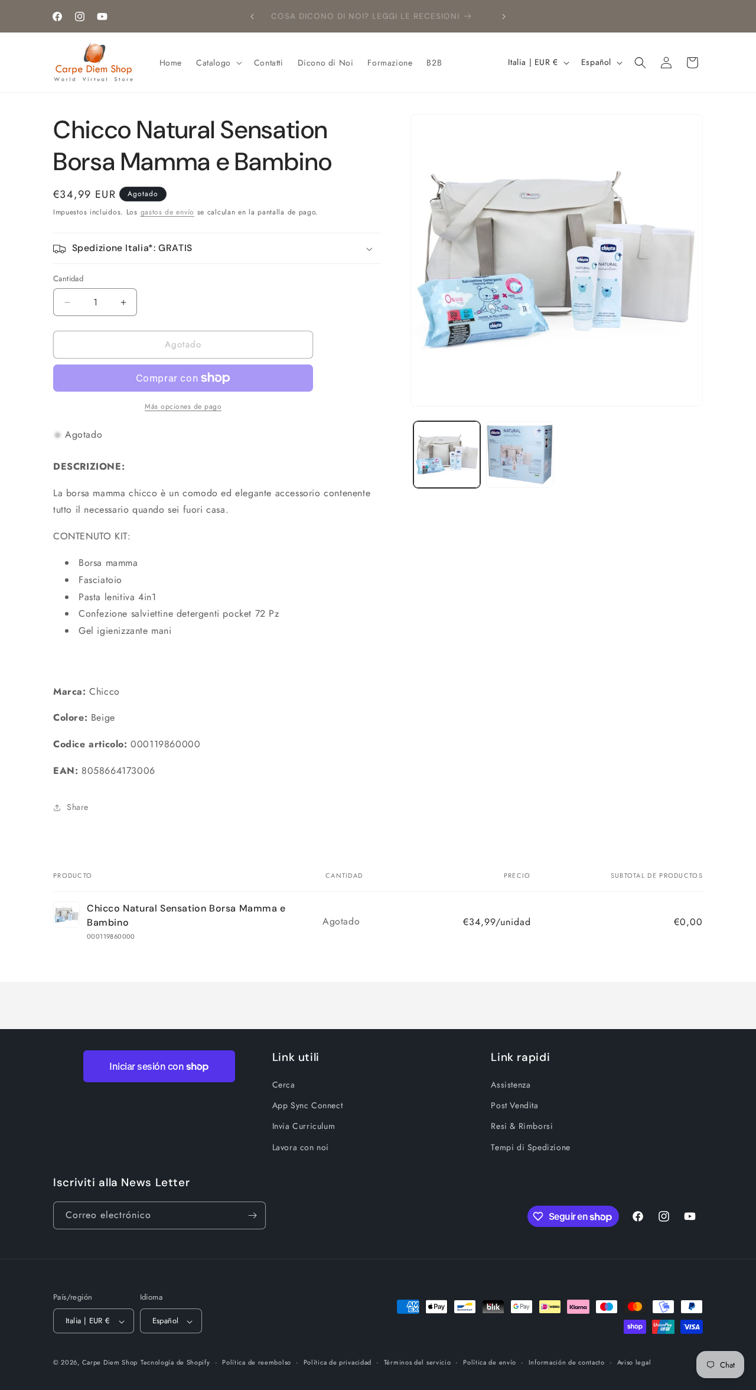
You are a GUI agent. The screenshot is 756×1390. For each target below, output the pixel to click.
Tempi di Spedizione (530, 1147)
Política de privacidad (338, 1362)
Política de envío (489, 1362)
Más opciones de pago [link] (183, 406)
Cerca (283, 1084)
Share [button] (78, 807)
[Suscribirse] (252, 1215)
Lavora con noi (300, 1147)
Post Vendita (514, 1105)
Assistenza (510, 1084)
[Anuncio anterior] (252, 16)
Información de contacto (567, 1362)
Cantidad (68, 279)
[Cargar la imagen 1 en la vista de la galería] (446, 454)
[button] (218, 62)
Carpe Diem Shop (110, 1363)
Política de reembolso (256, 1362)
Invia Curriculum (303, 1126)
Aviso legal (634, 1362)
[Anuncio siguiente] (504, 16)
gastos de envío (168, 212)
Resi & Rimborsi (522, 1126)
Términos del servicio (417, 1362)
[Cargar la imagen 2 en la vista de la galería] (519, 454)
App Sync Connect (307, 1105)
